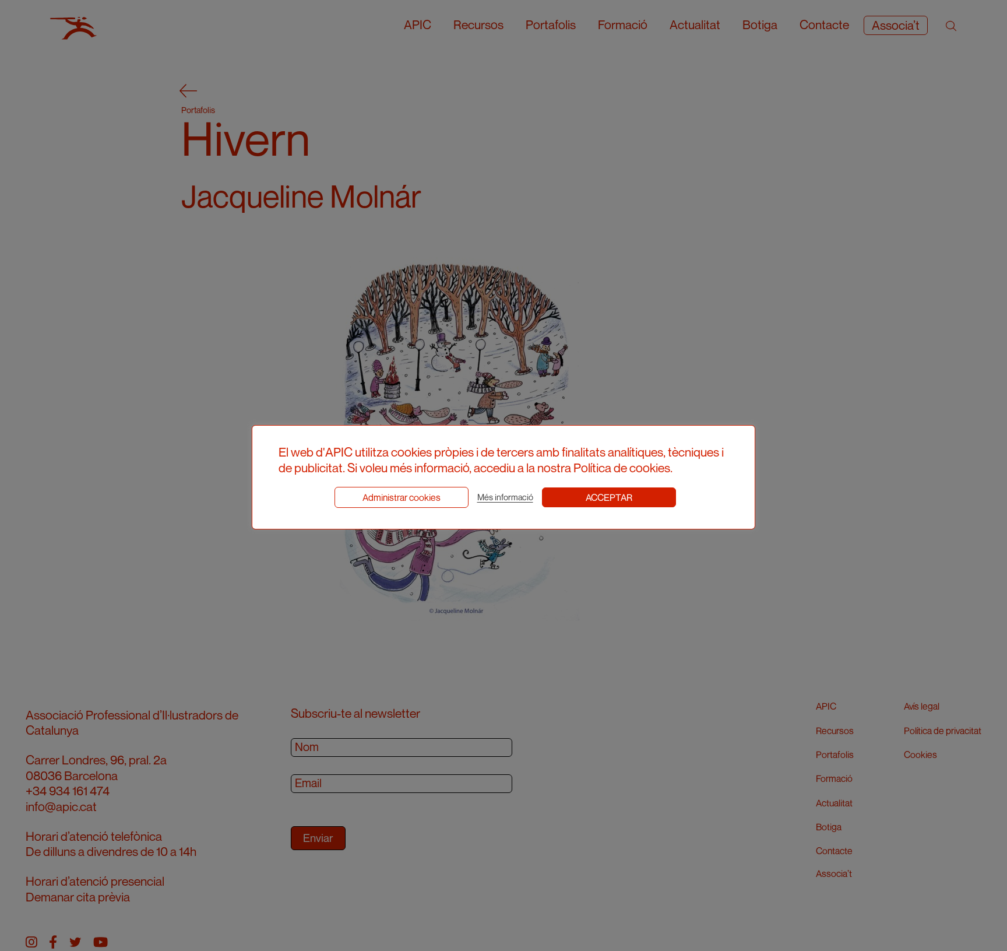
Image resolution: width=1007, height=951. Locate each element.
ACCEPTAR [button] (609, 497)
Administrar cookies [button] (401, 497)
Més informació (505, 497)
